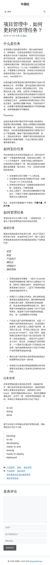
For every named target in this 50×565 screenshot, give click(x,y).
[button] (44, 11)
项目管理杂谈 (12, 478)
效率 (19, 467)
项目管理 (28, 467)
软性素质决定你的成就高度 (18, 474)
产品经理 (11, 467)
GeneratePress (36, 561)
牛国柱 (25, 4)
